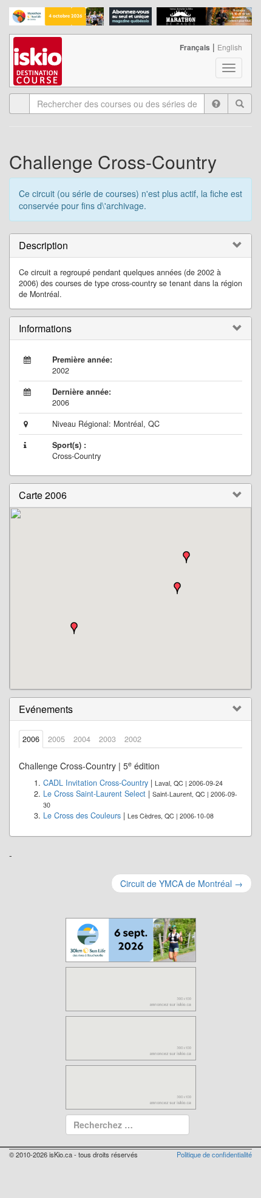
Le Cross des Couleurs (82, 815)
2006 (30, 739)
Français (195, 47)
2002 (132, 739)
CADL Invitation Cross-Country (95, 782)
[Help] (216, 103)
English (229, 47)
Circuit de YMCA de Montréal (181, 883)
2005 (56, 739)
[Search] (240, 103)
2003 (107, 739)
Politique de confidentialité (214, 1154)
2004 (81, 739)
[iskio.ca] (38, 50)
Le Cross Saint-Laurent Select (94, 793)
